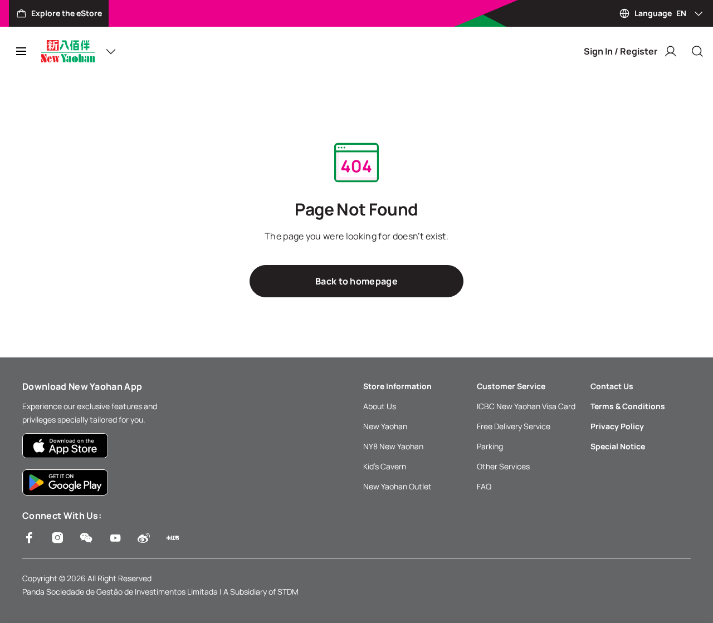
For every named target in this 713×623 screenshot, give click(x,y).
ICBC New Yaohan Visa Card (526, 406)
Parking (490, 446)
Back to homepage (356, 281)
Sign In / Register (620, 51)
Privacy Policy (617, 426)
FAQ (484, 486)
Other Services (503, 466)
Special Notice (617, 446)
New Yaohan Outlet (397, 486)
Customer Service (511, 386)
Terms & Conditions (627, 406)
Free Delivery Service (513, 426)
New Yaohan (385, 426)
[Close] (697, 51)
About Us (379, 406)
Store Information (397, 386)
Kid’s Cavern (384, 466)
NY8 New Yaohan (393, 446)
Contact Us (611, 386)
